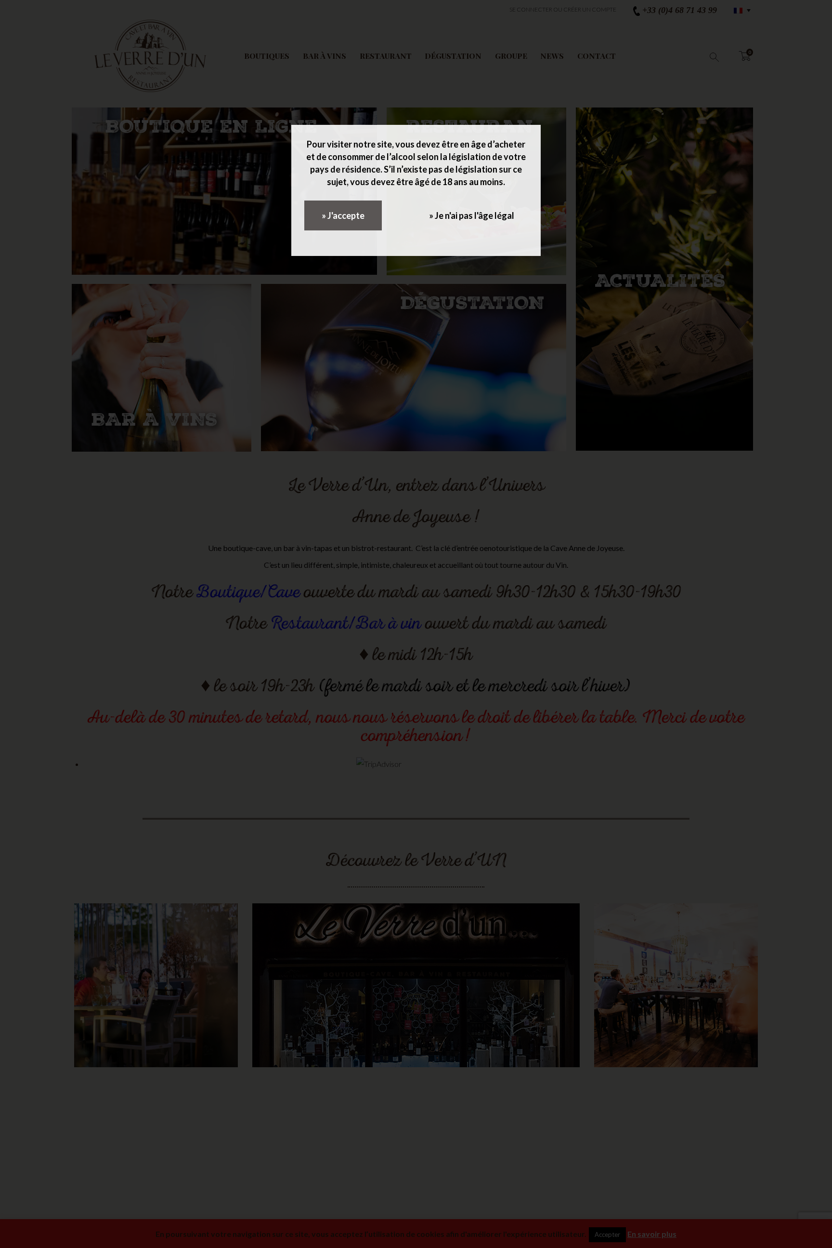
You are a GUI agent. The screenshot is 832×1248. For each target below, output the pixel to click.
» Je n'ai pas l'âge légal (471, 215)
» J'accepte (343, 215)
